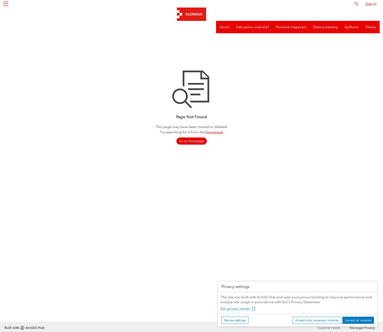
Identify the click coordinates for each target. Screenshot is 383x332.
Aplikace (351, 27)
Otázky (370, 27)
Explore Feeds (329, 328)
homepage (214, 132)
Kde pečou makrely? (252, 27)
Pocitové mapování (291, 27)
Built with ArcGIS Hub (24, 328)
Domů (224, 27)
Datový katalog (325, 27)
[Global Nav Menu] (6, 4)
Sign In (370, 4)
